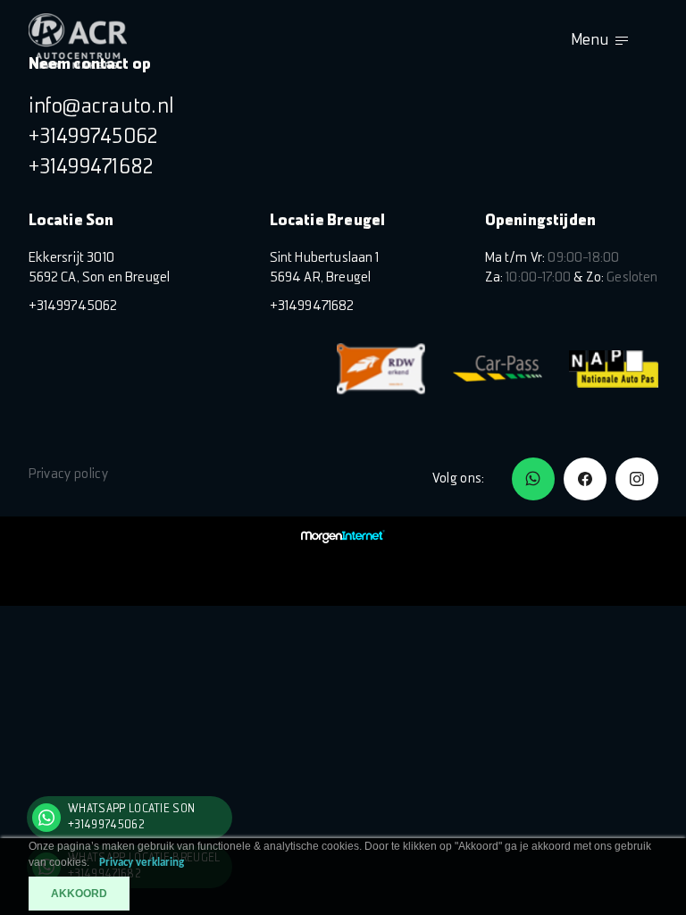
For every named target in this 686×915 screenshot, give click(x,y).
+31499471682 (92, 168)
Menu (589, 40)
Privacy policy (68, 474)
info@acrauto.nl (102, 107)
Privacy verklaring (141, 863)
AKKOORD (79, 893)
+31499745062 (94, 137)
